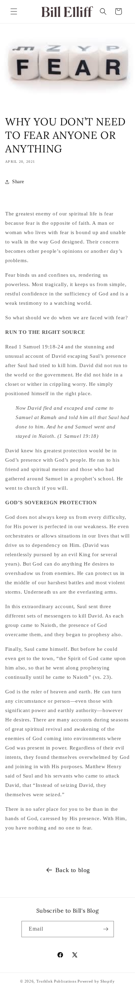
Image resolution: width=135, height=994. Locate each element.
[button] (13, 11)
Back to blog (72, 870)
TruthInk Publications (56, 981)
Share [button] (18, 181)
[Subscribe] (106, 929)
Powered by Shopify (96, 981)
